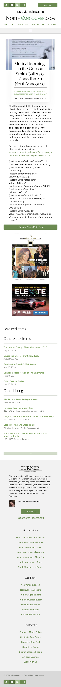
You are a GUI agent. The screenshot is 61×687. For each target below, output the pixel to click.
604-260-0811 (38, 518)
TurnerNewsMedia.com (30, 599)
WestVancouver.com (31, 585)
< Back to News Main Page (30, 227)
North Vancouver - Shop (30, 562)
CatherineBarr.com (30, 614)
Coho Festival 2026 (14, 381)
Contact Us (30, 511)
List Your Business (30, 657)
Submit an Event (30, 647)
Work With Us (30, 662)
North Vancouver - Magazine (31, 557)
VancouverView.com (30, 604)
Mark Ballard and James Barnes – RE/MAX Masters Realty (26, 435)
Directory (23, 24)
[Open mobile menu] (30, 31)
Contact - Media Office (30, 632)
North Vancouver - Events (30, 567)
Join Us (47, 5)
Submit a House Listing (30, 652)
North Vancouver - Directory (30, 552)
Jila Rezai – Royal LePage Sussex (21, 399)
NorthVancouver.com (30, 590)
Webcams (52, 24)
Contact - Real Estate (30, 637)
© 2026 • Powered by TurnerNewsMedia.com (24, 675)
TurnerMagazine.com (30, 594)
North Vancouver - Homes (30, 542)
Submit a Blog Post (30, 642)
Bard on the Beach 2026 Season (20, 364)
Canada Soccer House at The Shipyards (24, 372)
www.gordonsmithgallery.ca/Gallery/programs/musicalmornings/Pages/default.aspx (30, 154)
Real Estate (10, 24)
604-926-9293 (23, 518)
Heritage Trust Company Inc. (18, 408)
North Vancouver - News (31, 547)
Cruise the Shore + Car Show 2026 (21, 356)
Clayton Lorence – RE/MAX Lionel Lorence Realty (29, 416)
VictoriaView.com (30, 609)
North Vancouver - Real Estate (30, 537)
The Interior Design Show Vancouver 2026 (25, 347)
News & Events (38, 24)
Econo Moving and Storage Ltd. (19, 424)
